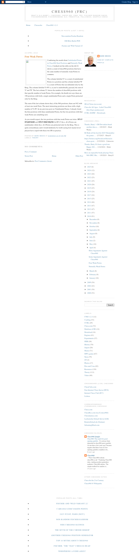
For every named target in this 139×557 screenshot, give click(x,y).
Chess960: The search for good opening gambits (97, 440)
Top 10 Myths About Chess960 (72, 540)
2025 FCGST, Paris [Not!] (72, 514)
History (87, 344)
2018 (89, 191)
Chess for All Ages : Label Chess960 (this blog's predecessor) (97, 108)
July (91, 237)
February (92, 274)
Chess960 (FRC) (70, 11)
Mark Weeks (105, 56)
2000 (89, 293)
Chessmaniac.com (91, 415)
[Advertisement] (96, 83)
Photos (86, 363)
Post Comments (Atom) (43, 161)
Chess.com (88, 326)
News (86, 357)
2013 (89, 205)
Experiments (89, 338)
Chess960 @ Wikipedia (93, 483)
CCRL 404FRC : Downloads (94, 113)
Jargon (86, 347)
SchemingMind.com (91, 425)
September (93, 230)
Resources (88, 369)
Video (86, 375)
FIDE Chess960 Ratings (72, 524)
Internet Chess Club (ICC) (93, 393)
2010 (89, 216)
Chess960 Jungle (93, 436)
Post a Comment (31, 151)
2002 (89, 286)
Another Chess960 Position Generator (72, 535)
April (91, 247)
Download (88, 332)
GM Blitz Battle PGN (72, 41)
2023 (89, 174)
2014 (89, 202)
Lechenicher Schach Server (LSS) (96, 419)
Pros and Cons (89, 366)
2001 (89, 289)
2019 (89, 188)
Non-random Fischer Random (72, 36)
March (92, 271)
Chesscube (38, 25)
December (93, 219)
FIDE (86, 341)
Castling (87, 320)
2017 (89, 195)
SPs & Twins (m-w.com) (93, 104)
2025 (89, 167)
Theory (35, 138)
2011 (89, 212)
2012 (89, 209)
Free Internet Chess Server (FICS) (96, 390)
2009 (89, 282)
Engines (87, 335)
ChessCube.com (90, 387)
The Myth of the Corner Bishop (72, 530)
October (92, 226)
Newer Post (29, 156)
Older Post (79, 156)
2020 (89, 184)
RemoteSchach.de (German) (94, 422)
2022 (89, 177)
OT (85, 360)
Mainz (86, 350)
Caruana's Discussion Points (72, 509)
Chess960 (90, 455)
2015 (89, 198)
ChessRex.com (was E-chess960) (96, 412)
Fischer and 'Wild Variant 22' (72, 46)
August (92, 233)
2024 (89, 170)
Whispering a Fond (72, 551)
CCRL (86, 323)
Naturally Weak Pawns (97, 266)
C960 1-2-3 (88, 316)
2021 (89, 181)
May (91, 244)
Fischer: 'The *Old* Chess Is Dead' (72, 546)
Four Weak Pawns (95, 263)
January (92, 278)
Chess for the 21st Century (94, 480)
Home (28, 25)
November (93, 223)
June (91, 240)
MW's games (89, 354)
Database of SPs (90, 329)
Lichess (87, 396)
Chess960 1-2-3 (52, 25)
